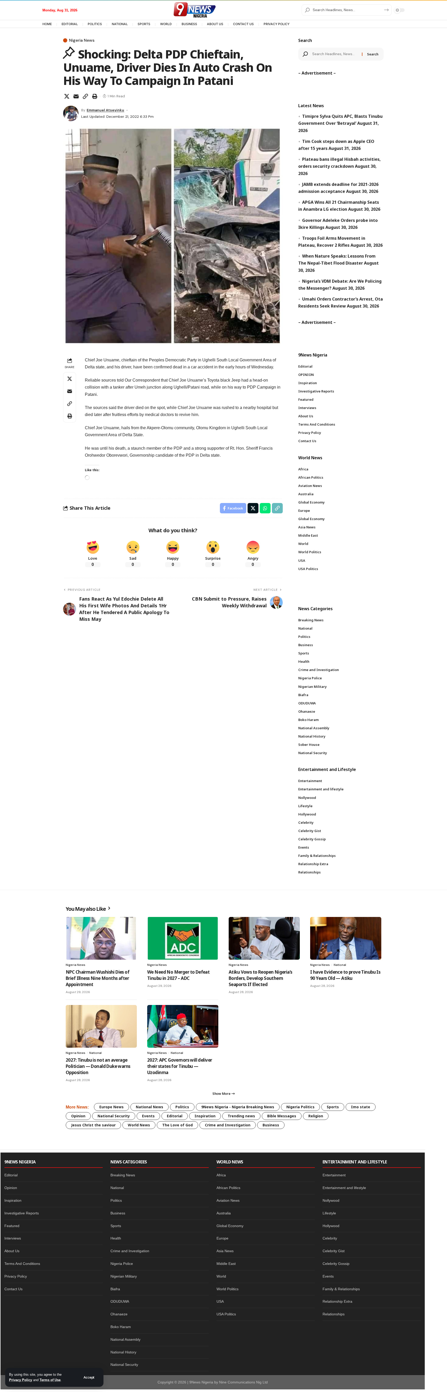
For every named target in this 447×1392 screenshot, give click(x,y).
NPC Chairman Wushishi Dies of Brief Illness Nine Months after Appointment (97, 978)
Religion (315, 1115)
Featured (11, 1226)
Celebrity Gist (334, 1251)
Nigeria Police (121, 1264)
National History (123, 1352)
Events (148, 1115)
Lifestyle (329, 1213)
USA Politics (226, 1314)
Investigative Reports (21, 1213)
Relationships (334, 1314)
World (221, 1276)
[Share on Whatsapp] (265, 508)
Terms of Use (50, 1380)
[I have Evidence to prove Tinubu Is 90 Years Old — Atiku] (345, 938)
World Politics (228, 1289)
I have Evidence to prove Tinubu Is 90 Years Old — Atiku (345, 975)
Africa (221, 1175)
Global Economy (230, 1226)
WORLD (166, 24)
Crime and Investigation (227, 1125)
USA (220, 1301)
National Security (114, 1115)
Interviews (12, 1238)
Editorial (174, 1115)
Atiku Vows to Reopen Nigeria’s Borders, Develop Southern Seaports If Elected (260, 978)
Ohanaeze (119, 1314)
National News (149, 1106)
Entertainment (334, 1175)
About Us (11, 1251)
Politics (182, 1106)
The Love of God (177, 1125)
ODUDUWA (119, 1301)
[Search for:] (335, 54)
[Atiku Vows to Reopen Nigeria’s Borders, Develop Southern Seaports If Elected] (264, 938)
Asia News (225, 1251)
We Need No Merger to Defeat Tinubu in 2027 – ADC (178, 975)
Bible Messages (281, 1115)
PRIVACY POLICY (276, 24)
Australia (224, 1213)
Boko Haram (120, 1327)
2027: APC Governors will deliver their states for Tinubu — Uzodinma (179, 1066)
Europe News (111, 1106)
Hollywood (331, 1226)
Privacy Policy (20, 1380)
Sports (333, 1106)
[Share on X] (66, 96)
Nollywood (331, 1200)
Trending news (241, 1115)
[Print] (94, 96)
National (340, 965)
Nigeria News (81, 40)
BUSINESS (189, 24)
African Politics (228, 1188)
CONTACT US (243, 24)
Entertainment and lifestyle (344, 1188)
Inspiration (205, 1115)
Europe (222, 1238)
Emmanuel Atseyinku (105, 110)
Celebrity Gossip (336, 1264)
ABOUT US (215, 24)
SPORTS (144, 24)
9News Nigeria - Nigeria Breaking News (237, 1106)
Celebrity (330, 1238)
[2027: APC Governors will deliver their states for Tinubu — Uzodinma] (182, 1026)
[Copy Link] (85, 96)
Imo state (360, 1106)
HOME (47, 24)
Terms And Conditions (22, 1264)
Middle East (226, 1264)
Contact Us (13, 1289)
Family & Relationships (341, 1289)
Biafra (115, 1289)
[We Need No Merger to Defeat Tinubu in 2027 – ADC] (182, 938)
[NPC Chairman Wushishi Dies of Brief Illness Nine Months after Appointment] (101, 938)
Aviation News (228, 1200)
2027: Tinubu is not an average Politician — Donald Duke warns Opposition (98, 1066)
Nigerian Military (123, 1276)
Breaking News (122, 1175)
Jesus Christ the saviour (93, 1125)
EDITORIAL (70, 24)
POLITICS (95, 24)
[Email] (76, 96)
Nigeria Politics (300, 1106)
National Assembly (125, 1339)
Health (115, 1238)
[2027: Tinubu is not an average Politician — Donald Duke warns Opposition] (101, 1026)
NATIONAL (120, 24)
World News (139, 1125)
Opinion (78, 1115)
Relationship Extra (337, 1301)
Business (271, 1125)
